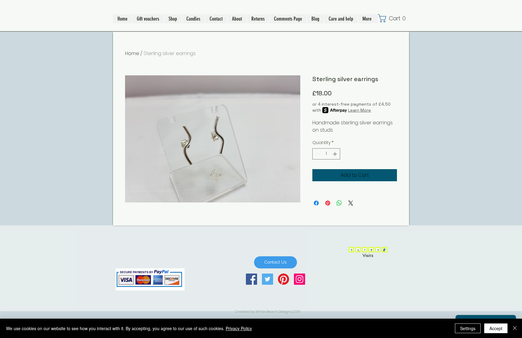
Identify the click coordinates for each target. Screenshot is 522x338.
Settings (467, 328)
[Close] (514, 328)
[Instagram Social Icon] (299, 279)
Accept (495, 328)
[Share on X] (350, 203)
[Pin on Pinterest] (327, 203)
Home (132, 53)
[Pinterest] (283, 279)
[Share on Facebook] (316, 203)
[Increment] (335, 154)
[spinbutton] (326, 154)
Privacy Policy (239, 328)
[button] (173, 18)
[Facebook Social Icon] (251, 279)
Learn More (359, 110)
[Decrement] (317, 154)
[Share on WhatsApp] (339, 203)
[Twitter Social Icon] (267, 279)
